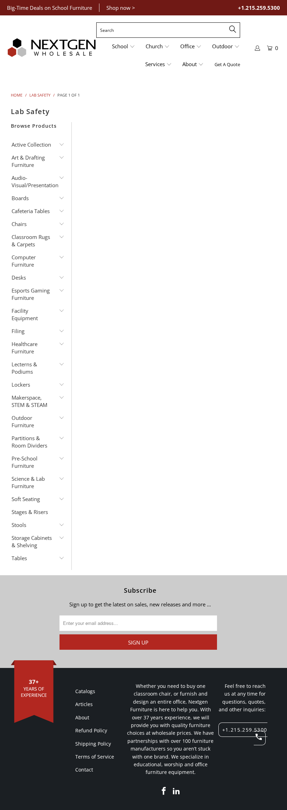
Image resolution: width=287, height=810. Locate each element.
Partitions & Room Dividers (29, 442)
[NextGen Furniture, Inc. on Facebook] (164, 791)
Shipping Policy (93, 743)
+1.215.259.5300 (259, 7)
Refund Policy (91, 730)
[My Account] (258, 48)
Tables (19, 558)
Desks (19, 277)
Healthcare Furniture (24, 347)
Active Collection (31, 144)
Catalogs (85, 691)
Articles (84, 704)
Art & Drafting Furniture (28, 161)
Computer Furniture (24, 261)
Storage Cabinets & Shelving (32, 541)
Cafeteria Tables (31, 210)
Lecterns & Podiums (24, 368)
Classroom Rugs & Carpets (31, 240)
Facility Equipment (25, 314)
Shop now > (120, 7)
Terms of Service (94, 756)
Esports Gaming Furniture (31, 294)
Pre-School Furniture (24, 462)
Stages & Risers (30, 511)
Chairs (19, 223)
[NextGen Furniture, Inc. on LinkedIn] (176, 791)
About (82, 717)
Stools (19, 524)
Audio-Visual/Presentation (33, 181)
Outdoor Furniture (23, 421)
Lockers (21, 384)
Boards (20, 198)
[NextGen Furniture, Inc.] (51, 48)
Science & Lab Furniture (28, 482)
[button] (123, 47)
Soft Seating (26, 498)
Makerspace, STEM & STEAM (29, 401)
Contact (84, 769)
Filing (18, 330)
